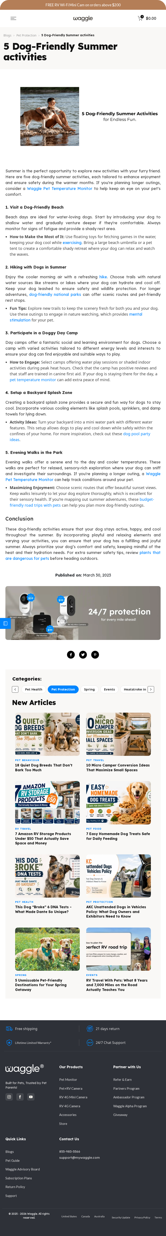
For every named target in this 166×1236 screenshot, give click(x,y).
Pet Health (33, 689)
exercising (72, 242)
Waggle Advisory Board (22, 1169)
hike (102, 276)
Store (63, 1124)
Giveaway (120, 1115)
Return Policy (15, 1187)
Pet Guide (12, 1160)
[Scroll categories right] (151, 689)
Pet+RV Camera (70, 1088)
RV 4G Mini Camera (73, 1097)
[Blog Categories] (5, 623)
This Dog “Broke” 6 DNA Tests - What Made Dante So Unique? (43, 909)
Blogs (7, 35)
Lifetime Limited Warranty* (33, 1043)
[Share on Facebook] (71, 655)
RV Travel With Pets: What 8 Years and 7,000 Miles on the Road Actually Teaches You (117, 985)
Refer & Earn (122, 1079)
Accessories (68, 1115)
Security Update (121, 1217)
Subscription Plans (18, 1178)
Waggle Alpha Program (130, 1106)
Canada (85, 1216)
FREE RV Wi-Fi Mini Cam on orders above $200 (83, 5)
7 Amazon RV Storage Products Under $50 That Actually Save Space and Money (43, 838)
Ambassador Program (128, 1097)
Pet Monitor (68, 1079)
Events (109, 689)
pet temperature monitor (33, 379)
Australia (99, 1216)
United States (69, 1216)
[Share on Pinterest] (95, 655)
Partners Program (126, 1088)
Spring (89, 689)
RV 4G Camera (69, 1106)
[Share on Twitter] (83, 655)
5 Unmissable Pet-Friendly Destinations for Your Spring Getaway (41, 985)
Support (11, 1196)
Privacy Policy (142, 1217)
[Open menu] (13, 18)
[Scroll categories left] (15, 689)
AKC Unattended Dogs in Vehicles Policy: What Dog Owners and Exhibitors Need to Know (116, 911)
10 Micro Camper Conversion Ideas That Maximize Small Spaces (118, 767)
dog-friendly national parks (55, 294)
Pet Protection (26, 35)
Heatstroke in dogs (139, 689)
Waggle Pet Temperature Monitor (59, 188)
